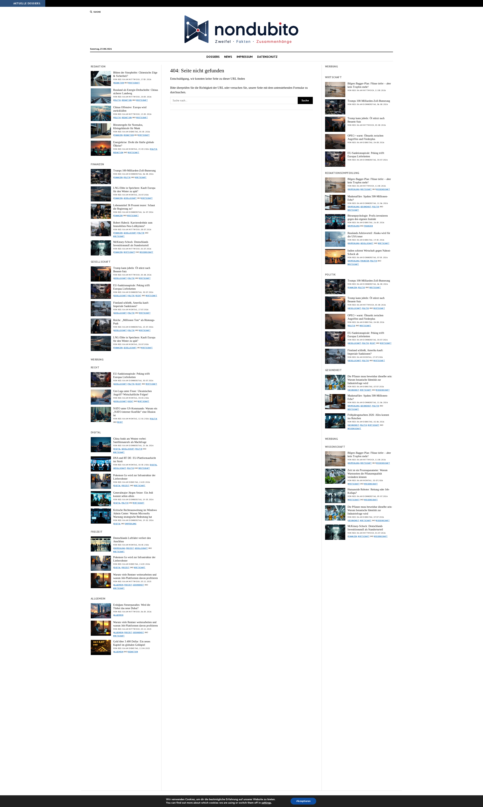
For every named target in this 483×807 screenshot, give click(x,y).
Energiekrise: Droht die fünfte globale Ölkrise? (133, 144)
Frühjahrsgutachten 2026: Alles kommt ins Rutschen (368, 417)
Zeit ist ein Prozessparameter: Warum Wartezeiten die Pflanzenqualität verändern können (368, 473)
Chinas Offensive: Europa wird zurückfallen (129, 109)
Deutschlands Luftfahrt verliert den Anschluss (132, 540)
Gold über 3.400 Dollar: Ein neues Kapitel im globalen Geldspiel (131, 643)
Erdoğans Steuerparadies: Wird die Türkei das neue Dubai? (131, 606)
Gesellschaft (130, 198)
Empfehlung (130, 524)
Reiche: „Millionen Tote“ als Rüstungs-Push (134, 322)
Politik (117, 100)
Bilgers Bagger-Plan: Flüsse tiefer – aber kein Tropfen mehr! (369, 85)
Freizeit (125, 486)
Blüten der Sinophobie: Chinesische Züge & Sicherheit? (135, 74)
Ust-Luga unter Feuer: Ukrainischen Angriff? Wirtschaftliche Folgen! (132, 393)
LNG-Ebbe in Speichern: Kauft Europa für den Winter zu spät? (134, 190)
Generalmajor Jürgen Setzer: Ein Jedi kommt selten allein (133, 494)
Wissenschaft (146, 252)
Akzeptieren (303, 801)
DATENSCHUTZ (267, 57)
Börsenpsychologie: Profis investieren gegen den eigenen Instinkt (368, 217)
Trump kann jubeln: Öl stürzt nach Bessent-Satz (131, 270)
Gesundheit (138, 585)
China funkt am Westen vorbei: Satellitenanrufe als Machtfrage (129, 440)
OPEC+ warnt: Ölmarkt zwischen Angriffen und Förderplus (365, 137)
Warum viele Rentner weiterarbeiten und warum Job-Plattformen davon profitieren (135, 576)
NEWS (228, 57)
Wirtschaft (134, 83)
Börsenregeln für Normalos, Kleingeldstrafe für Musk (128, 126)
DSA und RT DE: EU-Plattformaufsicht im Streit (134, 460)
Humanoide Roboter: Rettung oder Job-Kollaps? (369, 491)
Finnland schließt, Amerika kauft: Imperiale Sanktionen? (131, 304)
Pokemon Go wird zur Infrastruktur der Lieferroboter (134, 477)
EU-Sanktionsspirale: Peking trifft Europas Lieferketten (131, 287)
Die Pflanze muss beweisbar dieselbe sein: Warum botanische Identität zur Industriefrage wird (370, 380)
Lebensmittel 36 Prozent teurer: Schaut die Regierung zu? (134, 207)
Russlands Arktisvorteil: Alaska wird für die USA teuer (369, 235)
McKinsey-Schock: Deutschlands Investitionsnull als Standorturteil (131, 244)
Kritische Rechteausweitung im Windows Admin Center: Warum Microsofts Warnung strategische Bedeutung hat (135, 513)
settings (266, 803)
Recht (138, 296)
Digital (117, 449)
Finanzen (118, 135)
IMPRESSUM (245, 57)
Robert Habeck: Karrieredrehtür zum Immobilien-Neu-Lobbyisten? (132, 224)
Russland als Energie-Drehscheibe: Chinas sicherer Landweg (135, 92)
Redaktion (119, 83)
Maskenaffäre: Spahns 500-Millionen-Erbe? (368, 198)
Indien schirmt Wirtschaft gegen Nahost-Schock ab (369, 252)
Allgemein (118, 585)
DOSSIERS (213, 57)
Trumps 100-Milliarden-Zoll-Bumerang (134, 170)
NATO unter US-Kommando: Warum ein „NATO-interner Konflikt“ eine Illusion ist (135, 412)
